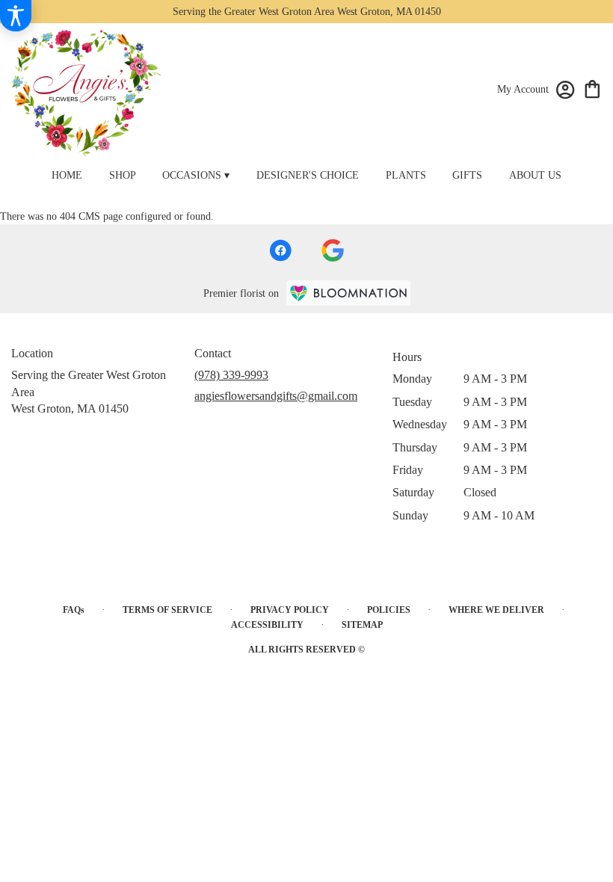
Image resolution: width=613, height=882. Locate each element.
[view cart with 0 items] (592, 87)
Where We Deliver (496, 610)
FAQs (73, 610)
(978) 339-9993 (231, 374)
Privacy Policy (289, 610)
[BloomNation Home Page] (348, 293)
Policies (388, 610)
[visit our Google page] (332, 250)
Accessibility (267, 625)
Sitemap (362, 625)
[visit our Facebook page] (280, 250)
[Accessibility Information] (15, 15)
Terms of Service (167, 610)
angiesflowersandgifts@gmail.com (275, 395)
